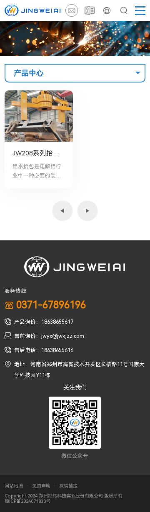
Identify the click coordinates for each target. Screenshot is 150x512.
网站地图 (14, 486)
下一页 (87, 210)
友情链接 (68, 486)
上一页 (62, 210)
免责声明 (41, 486)
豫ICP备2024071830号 (27, 501)
